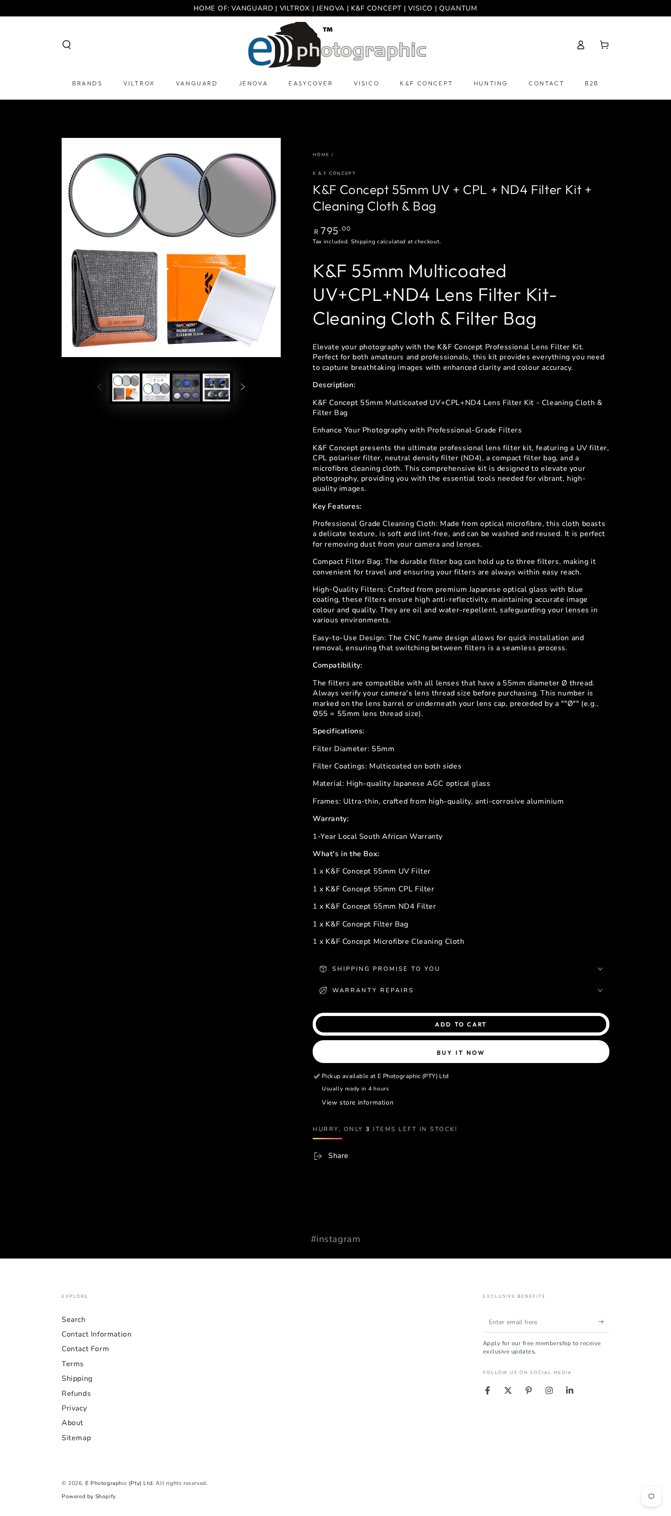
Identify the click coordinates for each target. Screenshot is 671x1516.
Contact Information (96, 1334)
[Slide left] (99, 387)
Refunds (76, 1394)
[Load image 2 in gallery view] (156, 387)
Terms (73, 1364)
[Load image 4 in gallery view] (216, 387)
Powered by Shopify (89, 1496)
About (73, 1423)
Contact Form (85, 1349)
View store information (357, 1102)
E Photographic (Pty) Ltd (118, 1483)
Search (74, 1320)
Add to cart (461, 1024)
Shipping (363, 241)
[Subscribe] (604, 1322)
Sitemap (76, 1438)
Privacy (74, 1408)
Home (321, 155)
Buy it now (461, 1052)
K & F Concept (334, 173)
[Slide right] (243, 387)
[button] (67, 45)
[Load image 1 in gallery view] (126, 387)
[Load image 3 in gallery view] (186, 387)
